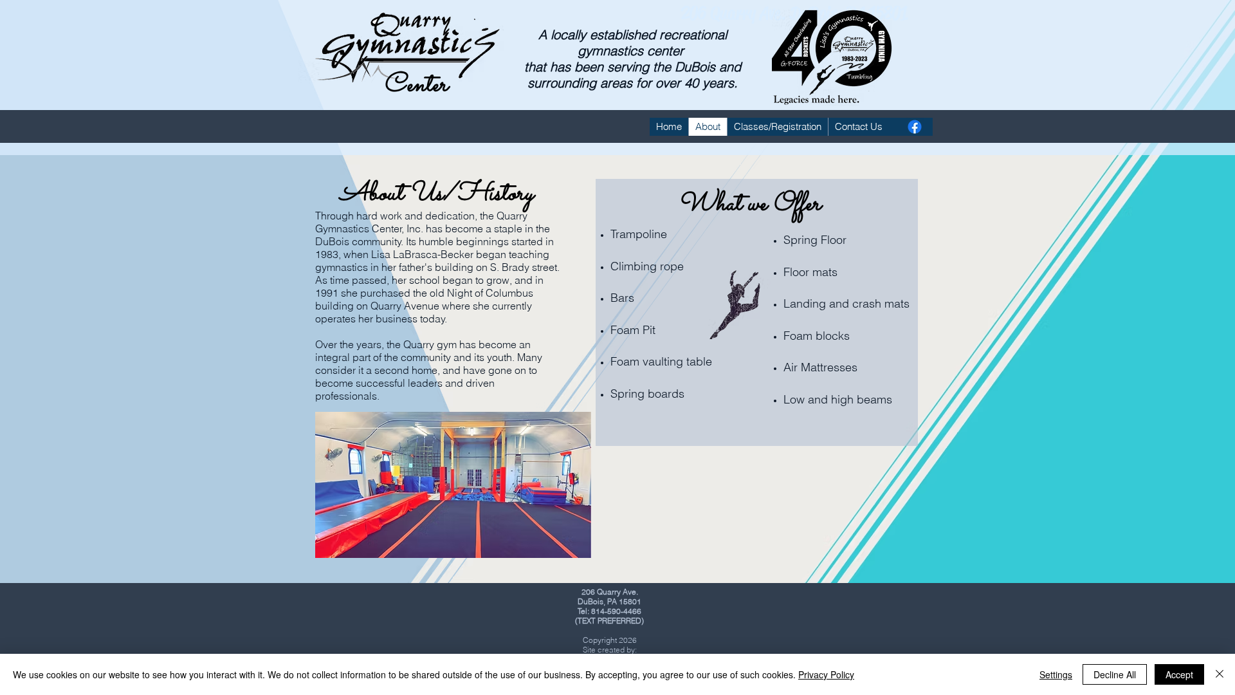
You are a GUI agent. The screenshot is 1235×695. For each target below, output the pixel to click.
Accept (1179, 674)
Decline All (1114, 674)
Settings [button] (1055, 674)
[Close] (1219, 674)
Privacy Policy (826, 674)
